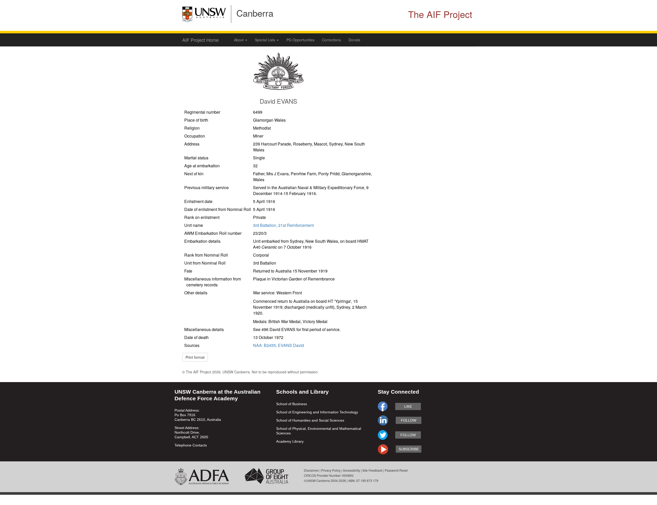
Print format (195, 357)
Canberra (254, 12)
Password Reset (396, 470)
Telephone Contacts (191, 445)
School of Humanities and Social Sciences (310, 420)
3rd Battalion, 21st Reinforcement (283, 225)
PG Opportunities (300, 39)
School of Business (291, 404)
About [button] (239, 39)
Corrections (331, 39)
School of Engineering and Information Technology (317, 412)
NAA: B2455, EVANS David (278, 345)
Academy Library (290, 441)
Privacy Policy (331, 470)
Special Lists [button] (265, 39)
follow (408, 420)
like (408, 406)
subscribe (409, 449)
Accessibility (351, 470)
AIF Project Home (200, 39)
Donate (354, 39)
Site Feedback (372, 470)
